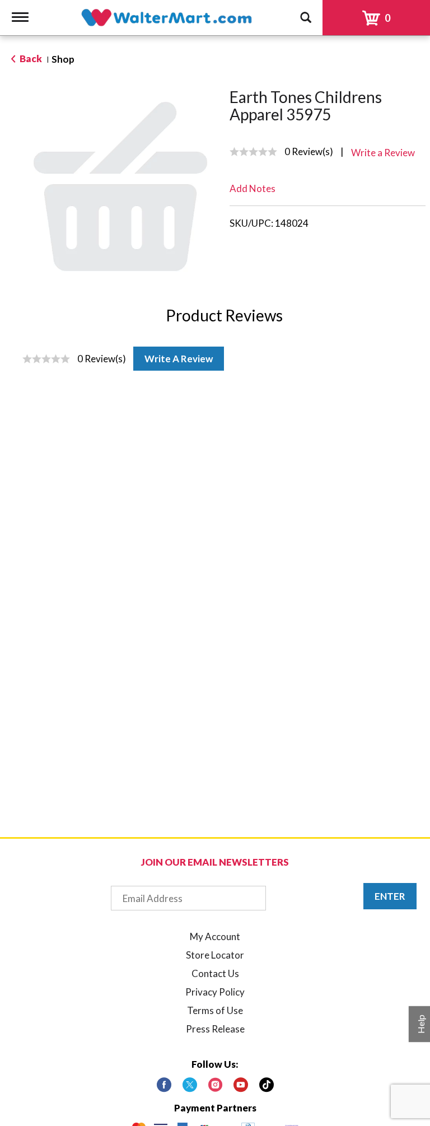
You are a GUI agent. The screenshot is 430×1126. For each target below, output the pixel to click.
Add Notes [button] (252, 188)
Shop (63, 59)
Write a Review (178, 359)
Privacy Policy (215, 992)
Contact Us (215, 973)
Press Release (215, 1029)
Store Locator (215, 955)
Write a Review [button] (383, 152)
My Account (215, 936)
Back (30, 58)
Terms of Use (215, 1010)
